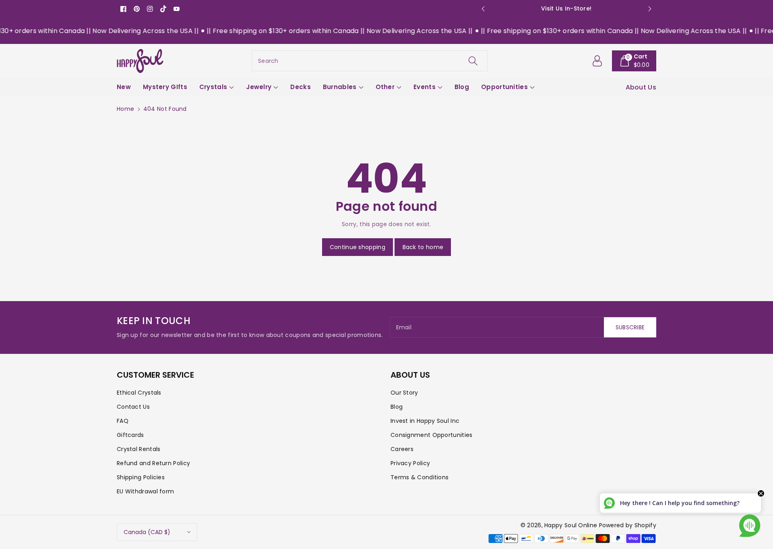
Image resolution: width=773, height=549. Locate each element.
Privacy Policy (410, 463)
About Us (641, 87)
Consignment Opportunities (432, 435)
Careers (402, 449)
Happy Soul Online (570, 525)
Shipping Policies (141, 477)
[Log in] (597, 61)
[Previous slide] (483, 9)
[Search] (473, 61)
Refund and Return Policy (153, 463)
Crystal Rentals (139, 449)
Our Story (404, 393)
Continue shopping (357, 247)
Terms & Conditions (420, 477)
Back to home (423, 247)
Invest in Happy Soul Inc (425, 421)
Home (125, 109)
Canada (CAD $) (147, 532)
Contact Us (133, 407)
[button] (634, 60)
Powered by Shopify (627, 525)
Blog (397, 407)
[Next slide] (649, 9)
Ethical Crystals (139, 393)
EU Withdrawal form (145, 491)
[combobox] (369, 61)
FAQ (122, 421)
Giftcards (130, 435)
